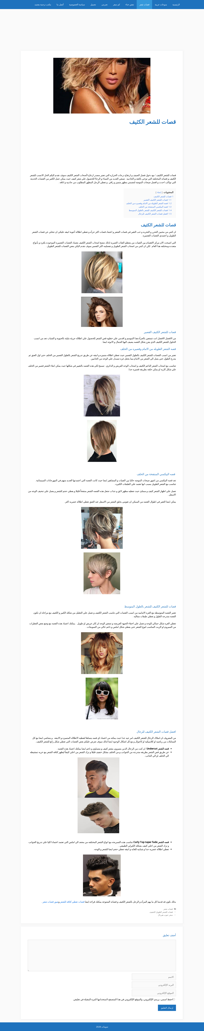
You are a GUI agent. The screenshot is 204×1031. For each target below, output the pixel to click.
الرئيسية (176, 4)
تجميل (93, 4)
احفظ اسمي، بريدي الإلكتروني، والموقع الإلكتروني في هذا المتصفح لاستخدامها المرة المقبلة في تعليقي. (123, 999)
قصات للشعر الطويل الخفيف (161, 912)
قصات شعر (144, 4)
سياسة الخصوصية (77, 4)
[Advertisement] (102, 28)
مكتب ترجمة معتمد (43, 4)
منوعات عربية (161, 4)
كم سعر (116, 4)
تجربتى (104, 4)
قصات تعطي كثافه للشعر (72, 901)
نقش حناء (129, 4)
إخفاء (159, 192)
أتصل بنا (60, 4)
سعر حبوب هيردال (165, 915)
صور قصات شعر (50, 901)
